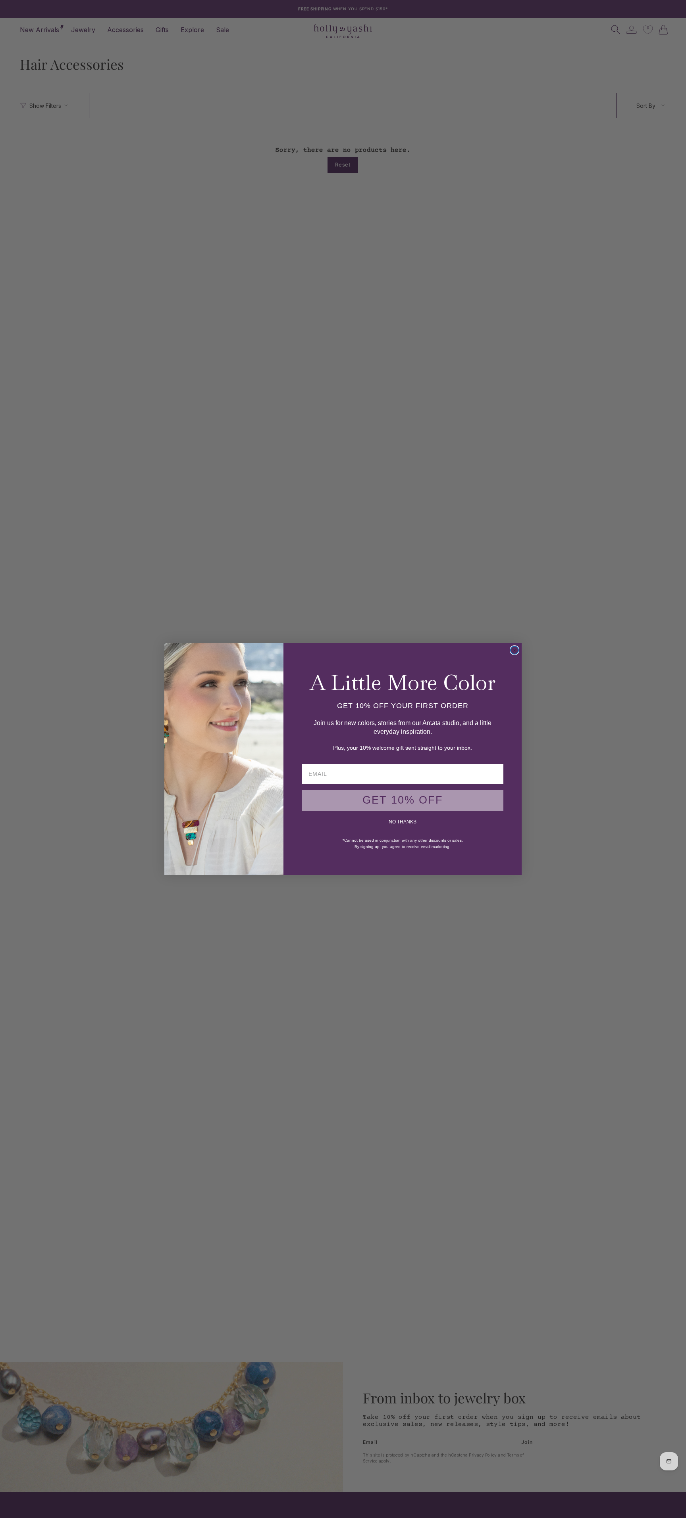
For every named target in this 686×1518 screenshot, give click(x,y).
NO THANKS (402, 822)
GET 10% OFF (402, 800)
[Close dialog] (514, 650)
